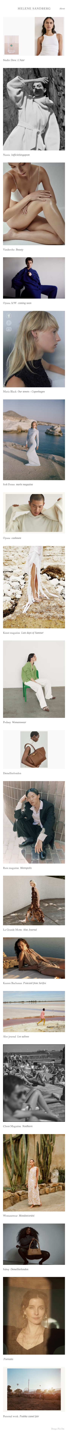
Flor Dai (61, 1429)
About (62, 9)
